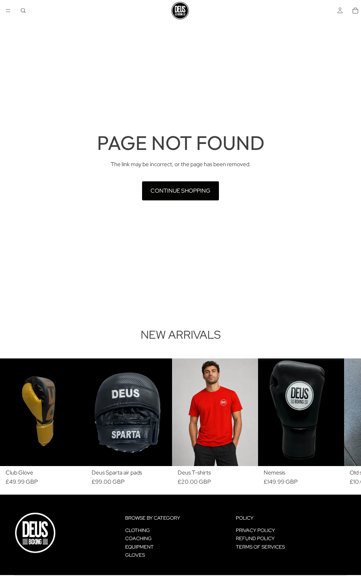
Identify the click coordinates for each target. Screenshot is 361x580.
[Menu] (8, 10)
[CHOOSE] (247, 455)
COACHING (138, 538)
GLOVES (135, 555)
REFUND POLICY (255, 538)
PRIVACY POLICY (255, 530)
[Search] (23, 10)
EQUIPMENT (139, 547)
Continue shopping (180, 190)
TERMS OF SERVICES (260, 547)
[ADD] (75, 455)
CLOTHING (137, 530)
